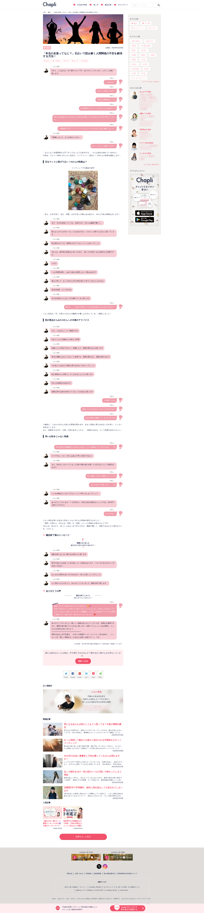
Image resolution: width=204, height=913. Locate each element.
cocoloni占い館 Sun (111, 890)
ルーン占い (89, 709)
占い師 (147, 23)
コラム (153, 28)
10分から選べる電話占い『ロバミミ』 (75, 887)
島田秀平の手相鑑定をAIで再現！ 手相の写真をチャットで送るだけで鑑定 (72, 823)
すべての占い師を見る (151, 164)
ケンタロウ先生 (145, 153)
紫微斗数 (152, 97)
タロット (107, 706)
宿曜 (142, 94)
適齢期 (85, 61)
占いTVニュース (108, 887)
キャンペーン (139, 28)
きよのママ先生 (145, 92)
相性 (143, 55)
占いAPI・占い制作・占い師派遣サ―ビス (128, 887)
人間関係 (57, 61)
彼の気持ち (136, 41)
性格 (47, 61)
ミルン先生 (96, 692)
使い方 (95, 5)
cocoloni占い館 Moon (95, 887)
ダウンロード (123, 5)
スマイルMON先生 (146, 143)
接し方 (76, 61)
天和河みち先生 (145, 129)
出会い (134, 64)
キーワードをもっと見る (150, 81)
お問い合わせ (79, 873)
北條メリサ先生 (145, 113)
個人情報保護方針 (109, 873)
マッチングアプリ (139, 78)
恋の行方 (150, 41)
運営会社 (69, 873)
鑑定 (48, 48)
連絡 (134, 60)
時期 (134, 46)
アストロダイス (146, 148)
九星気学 (143, 97)
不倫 (143, 73)
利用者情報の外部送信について (127, 873)
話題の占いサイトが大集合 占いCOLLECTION (89, 890)
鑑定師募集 (97, 873)
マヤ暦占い (144, 100)
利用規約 (89, 873)
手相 (142, 119)
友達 (67, 61)
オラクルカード (146, 106)
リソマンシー (87, 706)
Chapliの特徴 (82, 5)
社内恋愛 (135, 69)
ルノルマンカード (101, 709)
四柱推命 (149, 94)
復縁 (153, 55)
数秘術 (151, 116)
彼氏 (134, 50)
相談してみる (83, 661)
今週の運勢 (146, 46)
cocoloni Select (123, 890)
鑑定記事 (108, 5)
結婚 (134, 55)
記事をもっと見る (83, 837)
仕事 (134, 73)
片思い (144, 50)
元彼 (143, 60)
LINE (145, 64)
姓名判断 (143, 109)
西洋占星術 (97, 706)
